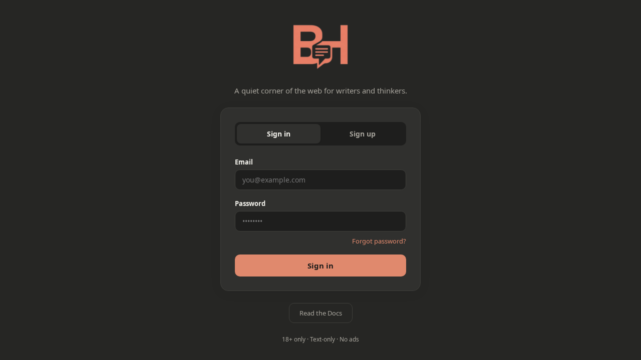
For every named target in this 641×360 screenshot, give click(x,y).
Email (244, 162)
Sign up (363, 133)
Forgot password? (379, 241)
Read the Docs (320, 313)
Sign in (278, 133)
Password (250, 203)
